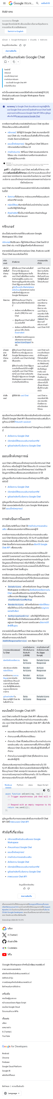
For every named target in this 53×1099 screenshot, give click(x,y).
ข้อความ (11, 196)
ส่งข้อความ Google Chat (18, 436)
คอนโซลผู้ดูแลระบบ (9, 998)
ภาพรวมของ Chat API (19, 822)
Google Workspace (19, 40)
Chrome (5, 1058)
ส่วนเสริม (33, 40)
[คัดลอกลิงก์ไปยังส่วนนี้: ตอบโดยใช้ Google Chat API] (38, 711)
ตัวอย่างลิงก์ (13, 213)
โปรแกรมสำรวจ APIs (10, 1011)
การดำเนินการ (14, 152)
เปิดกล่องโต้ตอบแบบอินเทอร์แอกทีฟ (23, 441)
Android (5, 1053)
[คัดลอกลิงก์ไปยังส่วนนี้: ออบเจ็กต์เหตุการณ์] (31, 456)
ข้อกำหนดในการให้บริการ (11, 986)
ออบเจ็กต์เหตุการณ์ (16, 144)
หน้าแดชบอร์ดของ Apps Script (14, 1003)
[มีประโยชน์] (20, 45)
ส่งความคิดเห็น (11, 51)
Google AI (6, 1071)
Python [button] (20, 785)
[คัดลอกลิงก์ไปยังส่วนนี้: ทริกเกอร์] (17, 226)
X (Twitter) (6, 1032)
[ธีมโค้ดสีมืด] (44, 790)
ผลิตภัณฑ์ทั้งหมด (8, 1075)
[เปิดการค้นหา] (37, 3)
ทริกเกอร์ (12, 132)
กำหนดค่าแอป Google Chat (20, 847)
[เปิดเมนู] (4, 3)
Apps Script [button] (42, 785)
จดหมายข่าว (6, 1027)
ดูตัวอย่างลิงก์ (8, 696)
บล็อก (4, 1023)
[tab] (8, 785)
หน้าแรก (5, 40)
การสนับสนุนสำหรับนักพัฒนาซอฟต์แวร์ (17, 982)
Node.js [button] (8, 785)
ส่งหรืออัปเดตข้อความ (11, 660)
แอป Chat (25, 395)
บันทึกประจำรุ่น (7, 978)
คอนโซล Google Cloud (11, 1007)
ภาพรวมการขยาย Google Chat (28, 116)
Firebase (6, 1062)
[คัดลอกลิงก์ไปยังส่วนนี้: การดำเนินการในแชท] (32, 519)
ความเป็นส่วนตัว (18, 1086)
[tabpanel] (26, 801)
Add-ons (7, 11)
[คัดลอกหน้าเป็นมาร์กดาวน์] (14, 61)
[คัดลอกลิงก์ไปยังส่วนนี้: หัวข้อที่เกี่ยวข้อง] (26, 832)
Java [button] (30, 785)
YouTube (6, 1036)
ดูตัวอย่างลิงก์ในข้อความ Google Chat (24, 445)
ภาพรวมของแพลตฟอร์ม (11, 969)
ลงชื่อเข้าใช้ (45, 3)
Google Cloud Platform (12, 1066)
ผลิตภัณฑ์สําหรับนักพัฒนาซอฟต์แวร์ (15, 973)
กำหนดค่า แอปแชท (23, 422)
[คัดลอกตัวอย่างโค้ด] (48, 790)
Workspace (29, 3)
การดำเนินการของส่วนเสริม (20, 857)
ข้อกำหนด (5, 1086)
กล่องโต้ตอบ (13, 205)
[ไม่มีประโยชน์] (24, 45)
